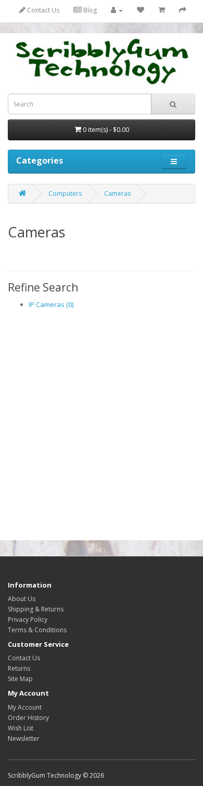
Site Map (20, 678)
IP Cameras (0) (51, 304)
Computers (65, 193)
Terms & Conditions (37, 629)
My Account (25, 707)
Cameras (117, 193)
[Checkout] (182, 10)
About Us (21, 598)
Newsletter (24, 738)
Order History (28, 717)
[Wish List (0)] (140, 10)
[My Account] (117, 10)
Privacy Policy (27, 619)
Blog (89, 10)
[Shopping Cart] (161, 10)
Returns (19, 668)
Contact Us (42, 10)
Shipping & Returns (36, 609)
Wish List (20, 728)
